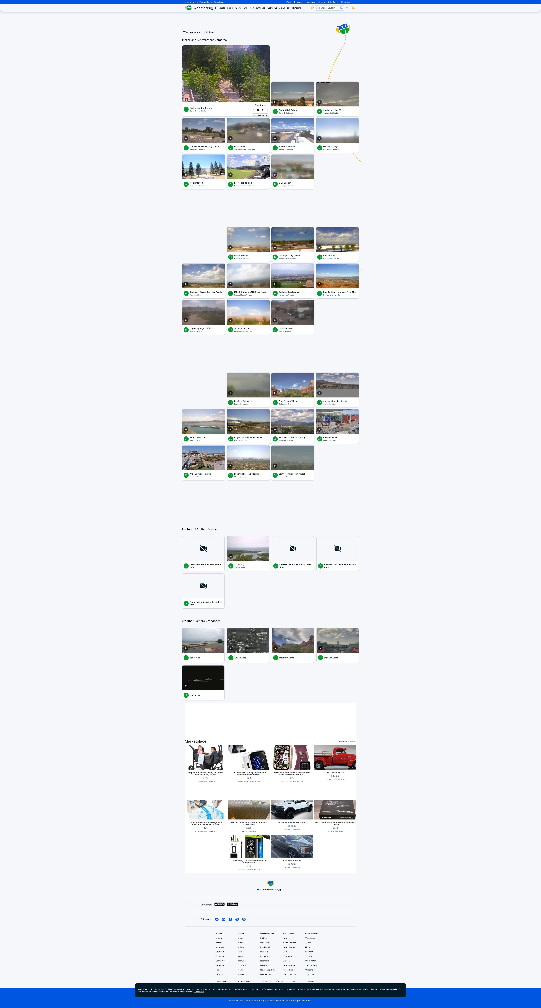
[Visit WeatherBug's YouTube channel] (223, 919)
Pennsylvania (289, 965)
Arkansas (220, 947)
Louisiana (242, 965)
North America (222, 981)
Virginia (308, 956)
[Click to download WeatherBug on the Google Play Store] (232, 905)
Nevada (263, 965)
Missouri (264, 951)
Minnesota (265, 942)
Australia (310, 981)
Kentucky (242, 960)
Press (288, 2)
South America (244, 981)
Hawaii (241, 933)
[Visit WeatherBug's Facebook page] (230, 919)
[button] (399, 987)
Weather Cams (191, 32)
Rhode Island (289, 970)
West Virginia (311, 965)
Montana (264, 956)
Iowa (240, 951)
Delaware (220, 965)
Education (298, 2)
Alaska (219, 938)
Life (245, 7)
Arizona (219, 942)
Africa (264, 981)
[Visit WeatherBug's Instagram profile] (237, 919)
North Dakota (289, 947)
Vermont (309, 951)
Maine (240, 970)
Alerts (238, 7)
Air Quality (284, 7)
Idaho (240, 938)
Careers (321, 2)
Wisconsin (310, 970)
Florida (219, 970)
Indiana (241, 947)
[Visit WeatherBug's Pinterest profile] (244, 919)
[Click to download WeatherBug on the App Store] (219, 905)
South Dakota (311, 933)
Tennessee (310, 938)
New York (287, 938)
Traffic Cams (208, 32)
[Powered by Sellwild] (352, 741)
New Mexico (288, 933)
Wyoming (309, 974)
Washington (310, 960)
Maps (230, 7)
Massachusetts (267, 933)
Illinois (241, 942)
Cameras (272, 7)
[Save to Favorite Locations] (312, 8)
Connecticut (221, 960)
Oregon (286, 960)
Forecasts (220, 7)
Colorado (220, 956)
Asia (295, 981)
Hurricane (296, 7)
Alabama (220, 933)
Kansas (241, 956)
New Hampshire (267, 970)
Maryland (242, 974)
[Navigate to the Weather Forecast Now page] (199, 8)
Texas (308, 942)
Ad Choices (199, 991)
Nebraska (264, 960)
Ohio (285, 951)
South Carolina (289, 974)
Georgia (219, 974)
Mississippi (265, 947)
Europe (279, 981)
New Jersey (265, 974)
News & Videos (257, 7)
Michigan (264, 938)
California (220, 951)
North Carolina (289, 942)
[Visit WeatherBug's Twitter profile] (217, 919)
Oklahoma (287, 956)
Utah (307, 947)
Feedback (310, 2)
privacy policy (368, 989)
